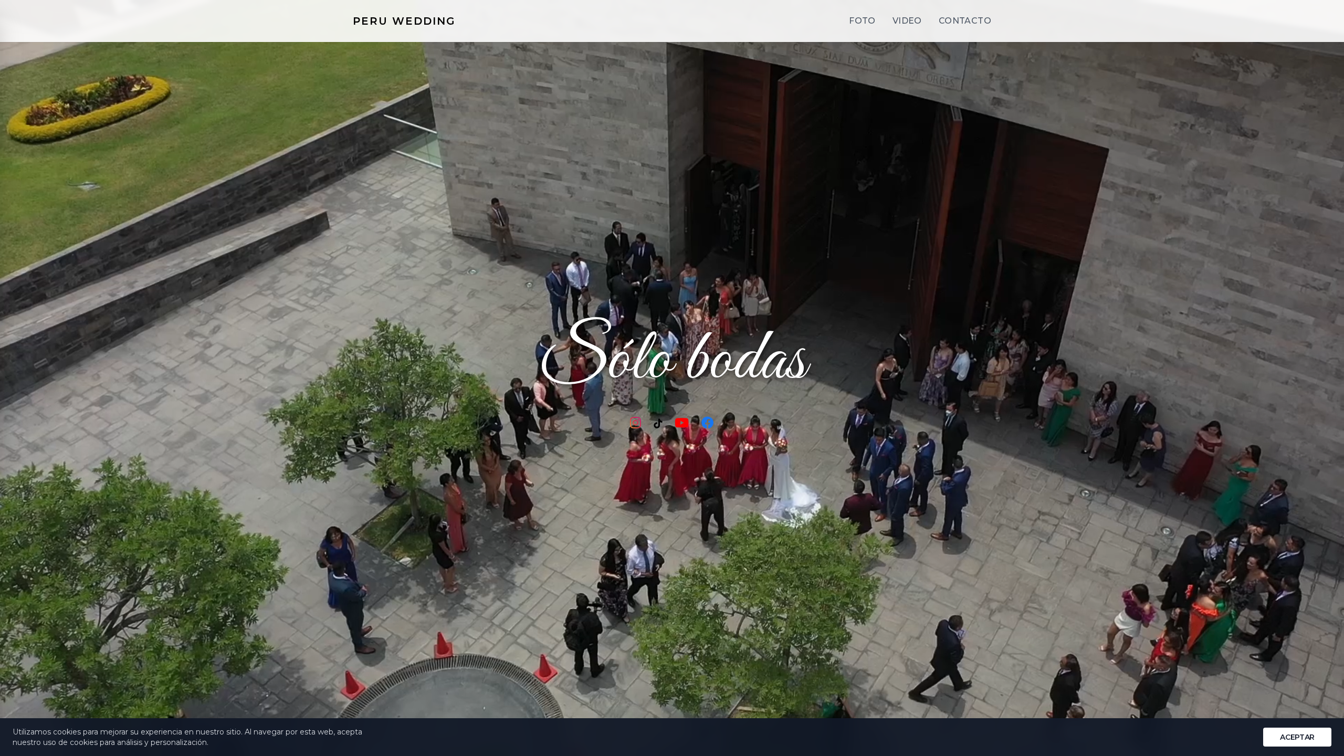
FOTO (862, 21)
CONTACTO (965, 21)
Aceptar (1297, 737)
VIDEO (907, 21)
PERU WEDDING (404, 21)
